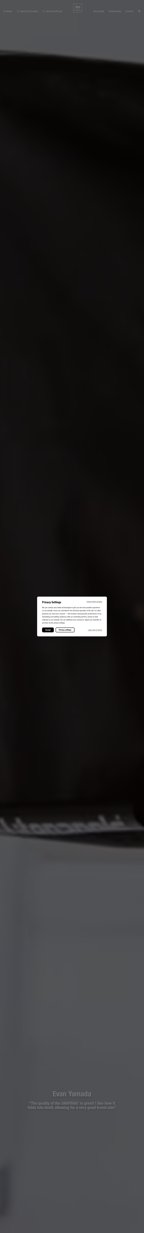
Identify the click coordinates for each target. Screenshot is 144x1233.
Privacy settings (65, 630)
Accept (48, 630)
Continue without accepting (94, 602)
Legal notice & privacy (95, 630)
